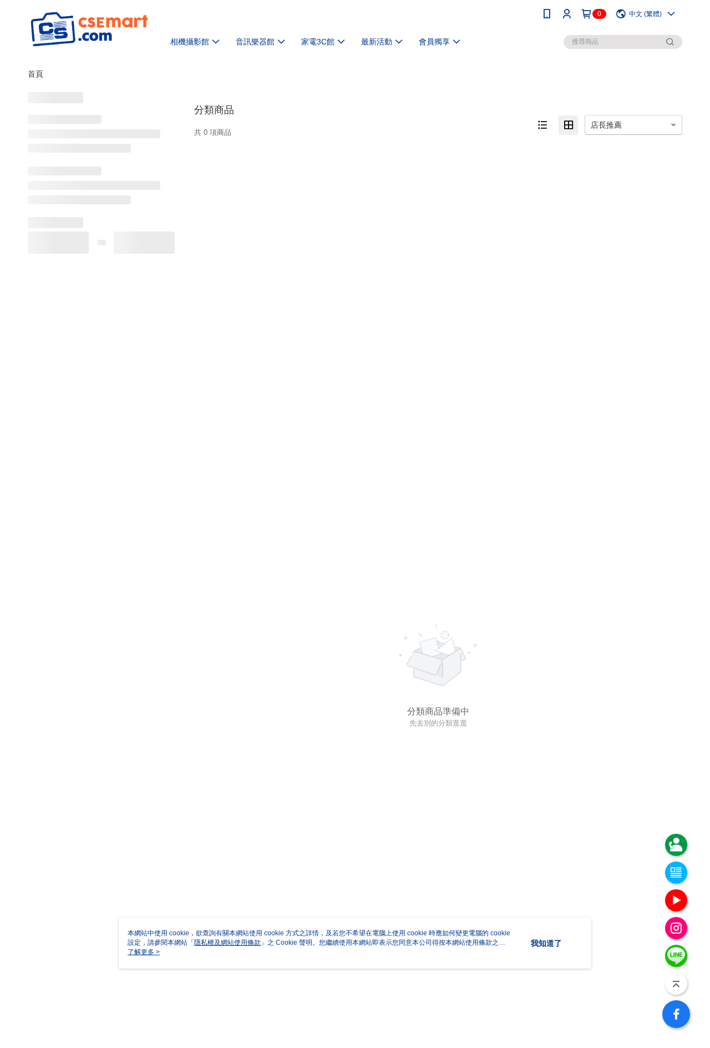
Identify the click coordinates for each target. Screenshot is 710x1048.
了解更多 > (144, 952)
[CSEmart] (89, 29)
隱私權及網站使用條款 (227, 942)
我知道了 (546, 943)
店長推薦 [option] (606, 124)
